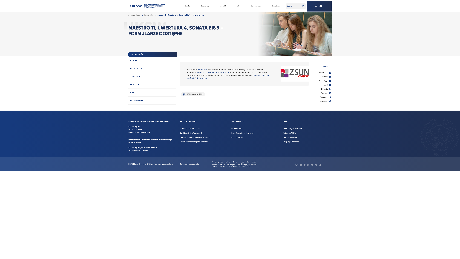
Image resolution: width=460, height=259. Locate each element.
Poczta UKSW (236, 129)
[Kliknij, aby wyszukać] (303, 6)
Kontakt (223, 6)
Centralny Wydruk (290, 137)
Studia (187, 6)
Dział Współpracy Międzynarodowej (194, 142)
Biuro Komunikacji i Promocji (242, 133)
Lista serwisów (237, 137)
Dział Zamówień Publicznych (191, 133)
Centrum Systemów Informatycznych (195, 137)
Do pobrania (256, 6)
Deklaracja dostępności (189, 164)
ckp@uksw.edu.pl (142, 133)
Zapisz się (205, 6)
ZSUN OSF (202, 70)
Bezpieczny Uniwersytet (292, 129)
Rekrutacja (276, 6)
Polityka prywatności (291, 142)
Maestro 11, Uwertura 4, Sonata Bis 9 (213, 73)
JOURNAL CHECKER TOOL (190, 129)
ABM (238, 6)
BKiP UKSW (132, 164)
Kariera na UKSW (289, 133)
